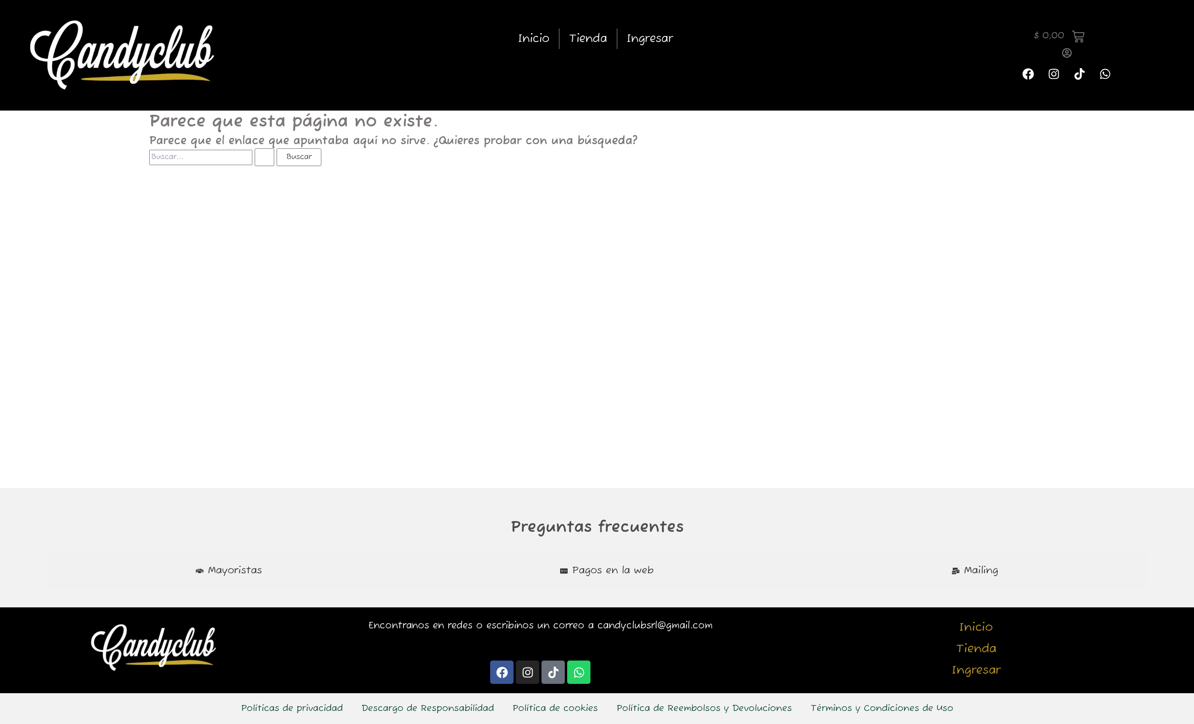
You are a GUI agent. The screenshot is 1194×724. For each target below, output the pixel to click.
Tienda (588, 39)
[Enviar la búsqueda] (264, 157)
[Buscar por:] (213, 157)
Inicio (533, 39)
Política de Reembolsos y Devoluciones (704, 708)
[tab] (229, 571)
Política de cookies (555, 708)
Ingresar (650, 39)
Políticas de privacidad (292, 708)
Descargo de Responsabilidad (427, 708)
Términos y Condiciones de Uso (882, 708)
